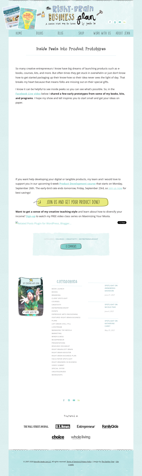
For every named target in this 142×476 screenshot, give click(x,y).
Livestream (57, 327)
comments (71, 246)
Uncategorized (59, 372)
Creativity (71, 239)
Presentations (58, 343)
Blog (60, 33)
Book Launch (58, 289)
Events (55, 311)
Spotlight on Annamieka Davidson (111, 288)
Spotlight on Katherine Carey (111, 323)
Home (19, 33)
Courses (60, 239)
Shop (81, 33)
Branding (56, 295)
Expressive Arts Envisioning (65, 314)
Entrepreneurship (88, 239)
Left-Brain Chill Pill (61, 324)
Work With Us (102, 33)
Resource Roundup (61, 346)
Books (39, 33)
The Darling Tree (108, 461)
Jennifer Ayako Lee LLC (42, 461)
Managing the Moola (62, 330)
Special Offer (58, 368)
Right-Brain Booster (61, 352)
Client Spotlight (60, 298)
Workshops (57, 375)
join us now (115, 188)
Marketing (57, 333)
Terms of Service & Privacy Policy (79, 461)
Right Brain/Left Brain (62, 349)
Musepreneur (58, 340)
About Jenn (123, 33)
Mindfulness (58, 336)
